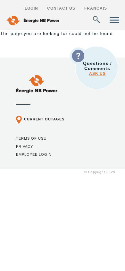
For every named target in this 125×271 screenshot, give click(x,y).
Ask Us (97, 73)
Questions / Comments (97, 68)
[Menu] (114, 20)
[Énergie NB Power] (32, 21)
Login (31, 8)
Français (95, 8)
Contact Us (61, 8)
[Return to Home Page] (36, 91)
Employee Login (34, 154)
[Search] (96, 19)
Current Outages (44, 119)
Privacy (24, 146)
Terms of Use (31, 138)
